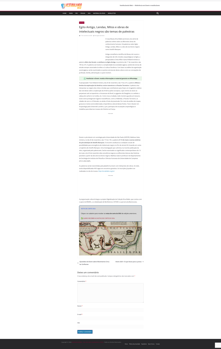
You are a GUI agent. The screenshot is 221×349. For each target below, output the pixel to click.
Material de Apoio (99, 13)
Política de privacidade (134, 344)
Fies (76, 13)
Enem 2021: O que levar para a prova (128, 262)
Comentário (81, 281)
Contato (158, 344)
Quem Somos (151, 344)
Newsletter (112, 13)
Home (64, 13)
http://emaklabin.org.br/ (106, 171)
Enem (71, 13)
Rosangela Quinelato (99, 35)
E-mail (79, 314)
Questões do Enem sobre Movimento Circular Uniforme (94, 263)
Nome (80, 306)
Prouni (82, 13)
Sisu (89, 13)
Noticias (82, 22)
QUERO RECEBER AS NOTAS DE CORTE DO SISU (99, 218)
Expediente (144, 344)
